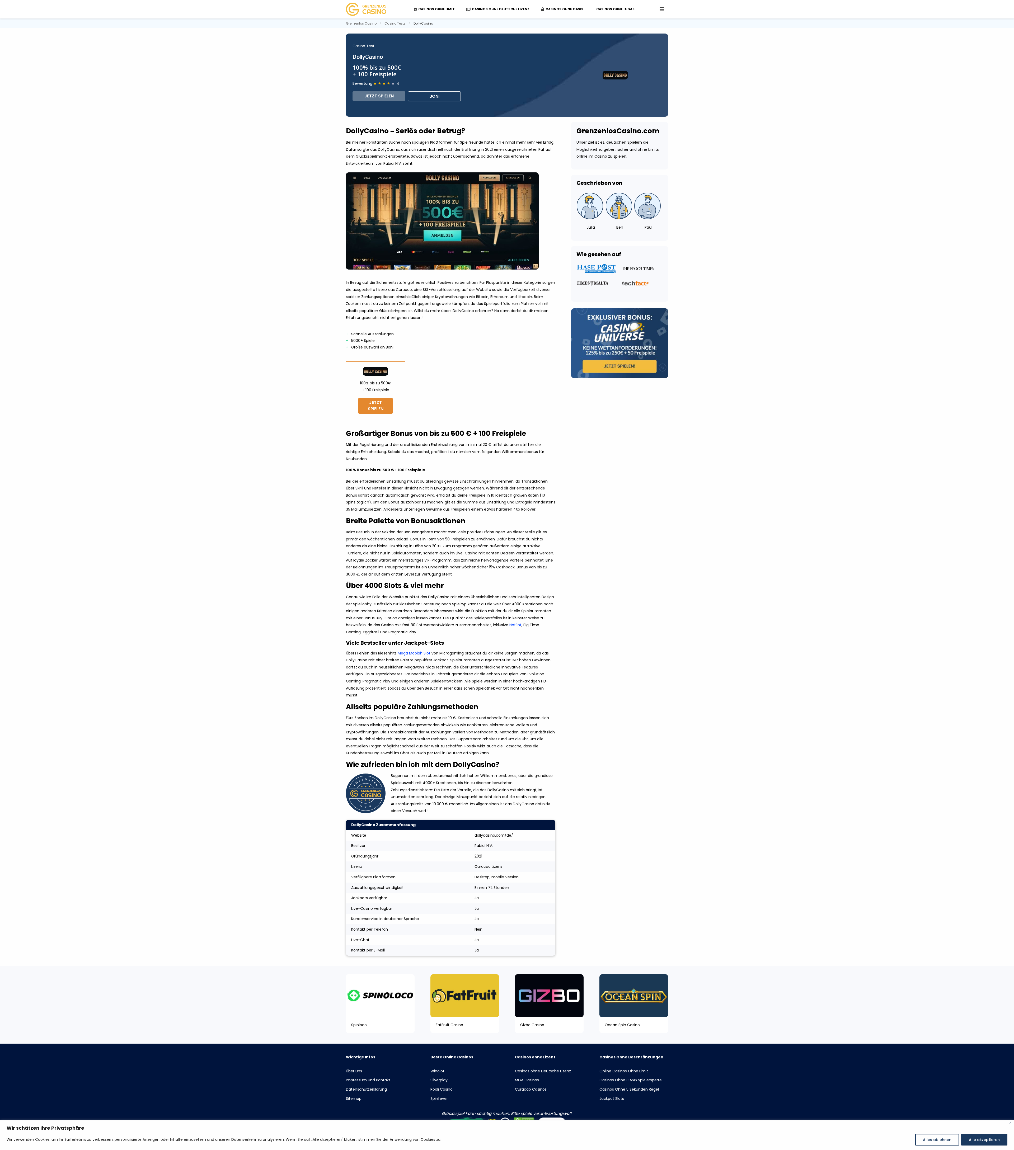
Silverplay (439, 1080)
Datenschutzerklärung (366, 1089)
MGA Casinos (527, 1080)
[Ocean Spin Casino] (633, 995)
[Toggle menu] (662, 9)
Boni (434, 96)
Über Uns (354, 1071)
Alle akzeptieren (984, 1139)
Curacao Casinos (531, 1089)
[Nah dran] (1010, 1122)
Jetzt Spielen (379, 96)
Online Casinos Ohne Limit (623, 1071)
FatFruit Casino (449, 1025)
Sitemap (354, 1098)
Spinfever (439, 1098)
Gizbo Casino (532, 1025)
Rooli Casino (441, 1089)
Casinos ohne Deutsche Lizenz (543, 1071)
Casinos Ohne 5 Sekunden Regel (629, 1089)
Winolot (437, 1071)
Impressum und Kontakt (368, 1080)
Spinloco (359, 1025)
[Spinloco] (380, 995)
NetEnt (515, 625)
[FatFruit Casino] (464, 995)
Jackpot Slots (611, 1098)
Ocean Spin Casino (622, 1025)
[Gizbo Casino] (549, 995)
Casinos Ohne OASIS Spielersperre (630, 1080)
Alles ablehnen (937, 1139)
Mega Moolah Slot (414, 653)
